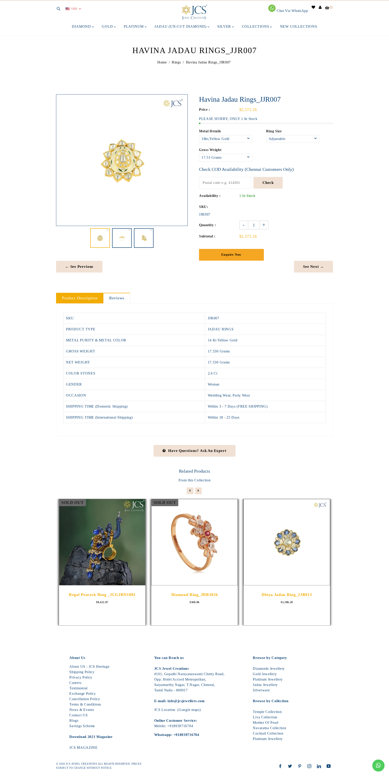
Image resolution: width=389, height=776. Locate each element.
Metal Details (210, 131)
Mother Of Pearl (265, 722)
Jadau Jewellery (265, 685)
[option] (122, 160)
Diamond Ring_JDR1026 (194, 594)
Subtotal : (207, 236)
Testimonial (78, 688)
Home (162, 62)
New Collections (298, 26)
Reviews (116, 298)
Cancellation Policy (84, 699)
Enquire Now (231, 254)
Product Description (79, 298)
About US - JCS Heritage (89, 666)
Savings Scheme (82, 726)
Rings (176, 62)
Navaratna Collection (269, 728)
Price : (204, 109)
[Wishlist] (313, 7)
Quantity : (207, 225)
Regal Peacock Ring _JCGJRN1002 (102, 594)
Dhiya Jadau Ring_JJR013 (287, 594)
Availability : (210, 196)
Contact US (78, 715)
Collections (256, 26)
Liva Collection (265, 717)
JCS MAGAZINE (83, 747)
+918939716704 (180, 726)
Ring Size (274, 131)
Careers (75, 683)
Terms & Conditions (85, 704)
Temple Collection (267, 712)
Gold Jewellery (265, 674)
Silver (224, 26)
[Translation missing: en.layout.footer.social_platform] (281, 766)
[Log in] (320, 7)
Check (268, 182)
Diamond (82, 26)
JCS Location (164, 710)
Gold (108, 26)
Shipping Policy (82, 672)
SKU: (203, 207)
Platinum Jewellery (268, 679)
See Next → (313, 266)
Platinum (134, 26)
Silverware (261, 690)
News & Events (81, 710)
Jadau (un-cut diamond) (180, 26)
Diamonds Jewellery (269, 668)
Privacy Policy (80, 677)
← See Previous (79, 266)
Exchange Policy (82, 693)
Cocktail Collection (268, 733)
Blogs (74, 720)
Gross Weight (210, 150)
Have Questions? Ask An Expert (197, 451)
